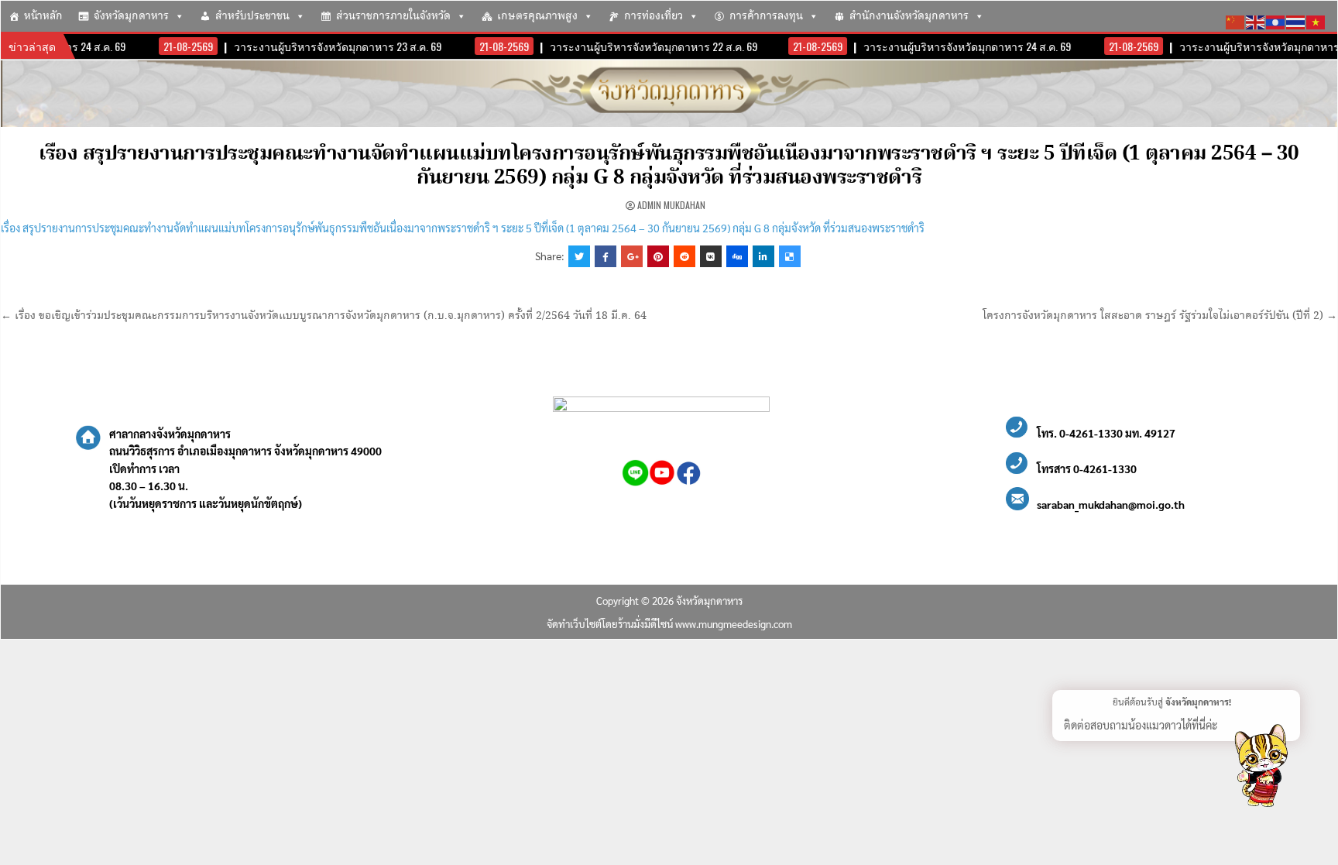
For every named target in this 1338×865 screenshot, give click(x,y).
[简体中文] (1236, 20)
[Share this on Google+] (632, 256)
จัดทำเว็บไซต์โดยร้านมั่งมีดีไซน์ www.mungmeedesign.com (669, 623)
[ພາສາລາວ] (1276, 20)
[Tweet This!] (579, 256)
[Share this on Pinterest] (658, 256)
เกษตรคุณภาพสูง (537, 16)
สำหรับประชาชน (252, 16)
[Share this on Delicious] (790, 256)
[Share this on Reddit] (684, 256)
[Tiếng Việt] (1316, 20)
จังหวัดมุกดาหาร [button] (131, 16)
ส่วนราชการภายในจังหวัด (393, 16)
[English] (1256, 20)
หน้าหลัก (43, 16)
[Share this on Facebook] (605, 256)
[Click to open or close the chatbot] (1260, 768)
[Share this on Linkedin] (763, 256)
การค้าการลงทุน (766, 16)
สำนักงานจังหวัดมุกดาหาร (909, 16)
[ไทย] (1296, 20)
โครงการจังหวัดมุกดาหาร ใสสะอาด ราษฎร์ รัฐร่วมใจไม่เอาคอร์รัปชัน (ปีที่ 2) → (1160, 315)
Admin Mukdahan (671, 204)
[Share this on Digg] (737, 256)
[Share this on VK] (711, 256)
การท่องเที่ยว (653, 16)
